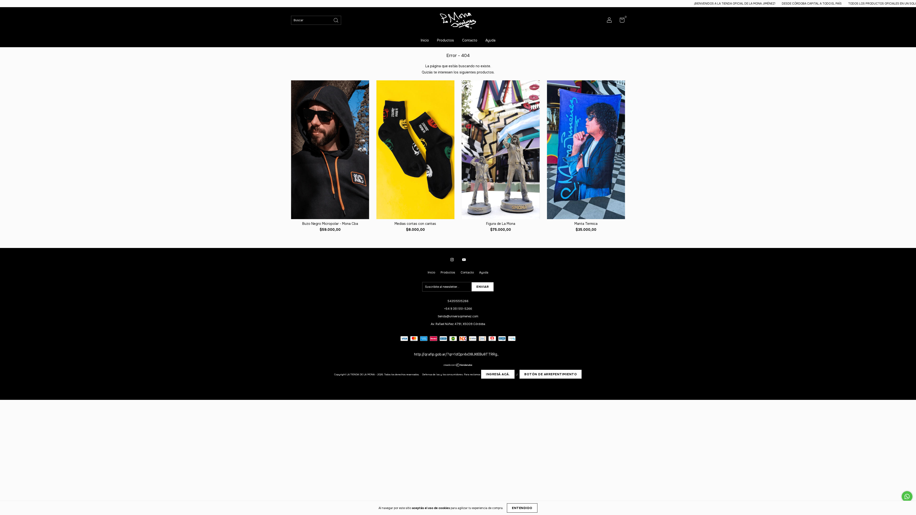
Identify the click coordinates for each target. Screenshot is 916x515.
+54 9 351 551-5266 (458, 309)
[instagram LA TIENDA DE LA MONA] (452, 260)
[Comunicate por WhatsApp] (907, 496)
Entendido (522, 508)
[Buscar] (336, 20)
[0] (620, 21)
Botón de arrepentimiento (550, 374)
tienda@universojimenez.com (458, 316)
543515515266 (458, 301)
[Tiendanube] (458, 365)
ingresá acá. (498, 374)
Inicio (425, 40)
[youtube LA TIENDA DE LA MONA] (464, 260)
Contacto (469, 40)
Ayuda (490, 40)
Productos (445, 40)
